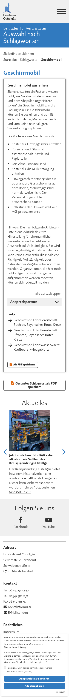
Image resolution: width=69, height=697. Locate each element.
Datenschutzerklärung (15, 647)
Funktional (29, 667)
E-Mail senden (18, 612)
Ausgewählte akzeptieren (34, 678)
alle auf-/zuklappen (48, 293)
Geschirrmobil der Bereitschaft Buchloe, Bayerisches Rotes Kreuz (37, 322)
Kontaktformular (19, 607)
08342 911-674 (18, 596)
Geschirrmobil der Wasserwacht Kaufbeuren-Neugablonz (36, 347)
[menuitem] (34, 632)
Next (64, 452)
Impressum (11, 632)
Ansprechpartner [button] (23, 301)
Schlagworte (28, 60)
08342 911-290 (19, 590)
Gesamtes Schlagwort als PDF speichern (36, 385)
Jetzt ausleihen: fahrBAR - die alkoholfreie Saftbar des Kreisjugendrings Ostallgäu (31, 459)
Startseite (10, 60)
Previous (5, 452)
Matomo (19, 671)
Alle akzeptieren (34, 685)
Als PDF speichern (24, 364)
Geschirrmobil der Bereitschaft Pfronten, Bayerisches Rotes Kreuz (35, 334)
